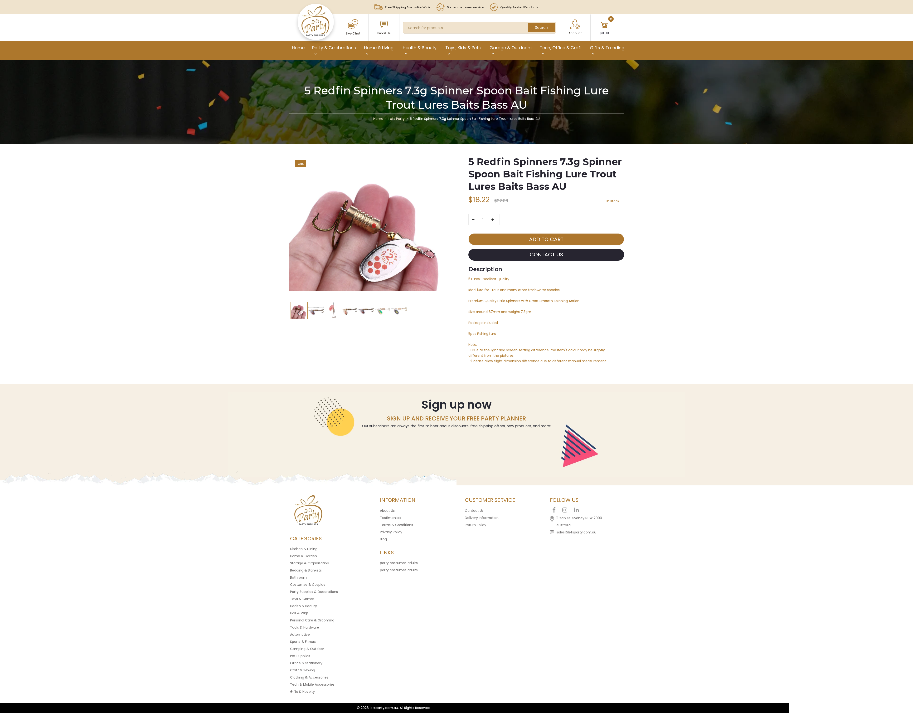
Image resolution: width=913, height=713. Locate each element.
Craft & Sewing (302, 670)
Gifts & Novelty (302, 691)
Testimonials (390, 517)
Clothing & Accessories (309, 677)
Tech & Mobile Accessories (312, 684)
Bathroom (298, 577)
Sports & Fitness (303, 641)
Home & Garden (303, 556)
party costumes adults (399, 563)
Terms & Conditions (396, 525)
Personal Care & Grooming (312, 620)
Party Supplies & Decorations (314, 591)
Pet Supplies (300, 656)
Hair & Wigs (299, 613)
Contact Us (474, 510)
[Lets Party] (315, 35)
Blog (383, 539)
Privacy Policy (391, 532)
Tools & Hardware (304, 627)
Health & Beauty (303, 606)
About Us (387, 510)
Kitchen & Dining (303, 549)
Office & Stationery (306, 663)
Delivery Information (482, 517)
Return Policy (475, 525)
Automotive (300, 634)
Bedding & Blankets (306, 570)
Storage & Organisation (309, 563)
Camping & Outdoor (307, 648)
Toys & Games (302, 598)
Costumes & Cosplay (307, 584)
